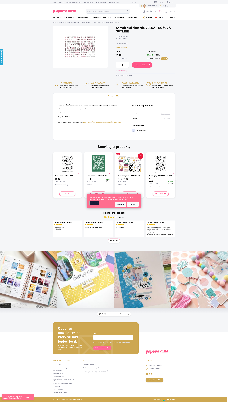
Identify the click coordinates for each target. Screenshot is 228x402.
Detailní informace (121, 47)
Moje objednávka (88, 2)
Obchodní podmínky (114, 2)
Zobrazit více (114, 241)
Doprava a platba (57, 2)
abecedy (100, 122)
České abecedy (141, 131)
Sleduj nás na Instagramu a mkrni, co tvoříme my (115, 314)
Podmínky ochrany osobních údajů (62, 383)
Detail (67, 193)
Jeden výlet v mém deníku (90, 364)
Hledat (127, 11)
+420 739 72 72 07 (154, 369)
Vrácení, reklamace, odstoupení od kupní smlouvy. (64, 380)
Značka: (122, 38)
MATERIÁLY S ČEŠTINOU (110, 122)
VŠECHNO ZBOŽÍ (88, 122)
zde (126, 199)
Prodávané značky (101, 2)
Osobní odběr (56, 386)
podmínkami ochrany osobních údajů (120, 342)
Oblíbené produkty (58, 389)
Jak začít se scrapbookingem (73, 2)
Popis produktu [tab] (113, 96)
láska (162, 114)
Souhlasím (133, 204)
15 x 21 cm (167, 118)
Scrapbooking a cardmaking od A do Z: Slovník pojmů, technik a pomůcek (95, 372)
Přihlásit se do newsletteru (102, 348)
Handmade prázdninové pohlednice (92, 368)
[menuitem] (57, 17)
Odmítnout (120, 204)
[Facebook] (147, 373)
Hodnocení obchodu (114, 212)
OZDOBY (95, 122)
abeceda (167, 114)
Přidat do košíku (140, 65)
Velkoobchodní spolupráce (60, 392)
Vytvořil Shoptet (157, 399)
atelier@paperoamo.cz (155, 365)
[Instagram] (150, 373)
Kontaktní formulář (154, 380)
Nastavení (94, 203)
